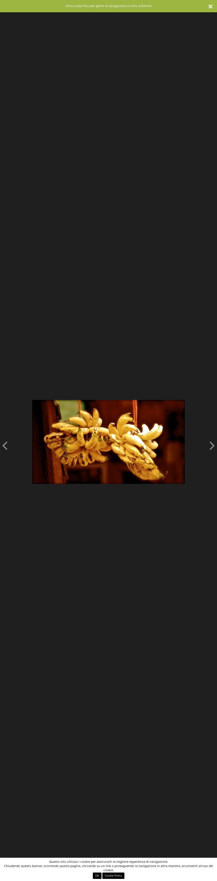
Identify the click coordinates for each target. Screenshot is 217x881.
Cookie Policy (113, 875)
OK (97, 875)
